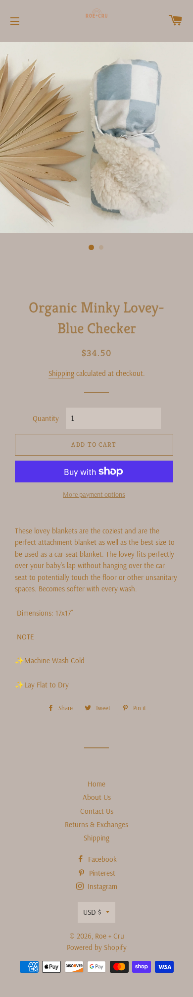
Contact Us (96, 811)
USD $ (92, 912)
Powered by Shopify (97, 947)
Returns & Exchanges (96, 824)
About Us (97, 797)
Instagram (101, 886)
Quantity (46, 418)
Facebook (101, 859)
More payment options (94, 494)
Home (96, 783)
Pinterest (101, 873)
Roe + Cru (109, 936)
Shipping (61, 373)
